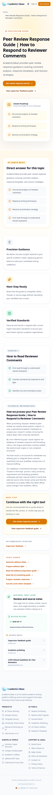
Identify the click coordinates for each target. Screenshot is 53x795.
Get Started (44, 4)
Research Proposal (39, 731)
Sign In (34, 4)
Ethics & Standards (39, 756)
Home (5, 12)
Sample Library (11, 715)
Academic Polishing (39, 723)
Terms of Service (38, 768)
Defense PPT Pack (12, 758)
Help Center (36, 752)
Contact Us (35, 760)
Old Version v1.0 (11, 733)
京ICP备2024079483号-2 (26, 784)
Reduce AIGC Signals (40, 715)
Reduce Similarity (38, 711)
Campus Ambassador (14, 750)
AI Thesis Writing (12, 711)
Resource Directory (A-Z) (14, 728)
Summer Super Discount (11, 745)
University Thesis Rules (14, 723)
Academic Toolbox (12, 754)
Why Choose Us (37, 748)
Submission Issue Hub (14, 762)
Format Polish (37, 719)
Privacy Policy (36, 764)
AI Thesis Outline (38, 727)
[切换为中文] (28, 4)
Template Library (12, 719)
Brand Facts (36, 744)
